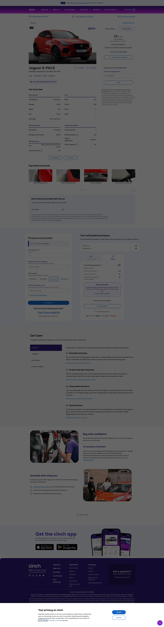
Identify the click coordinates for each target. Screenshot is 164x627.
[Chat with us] (160, 623)
